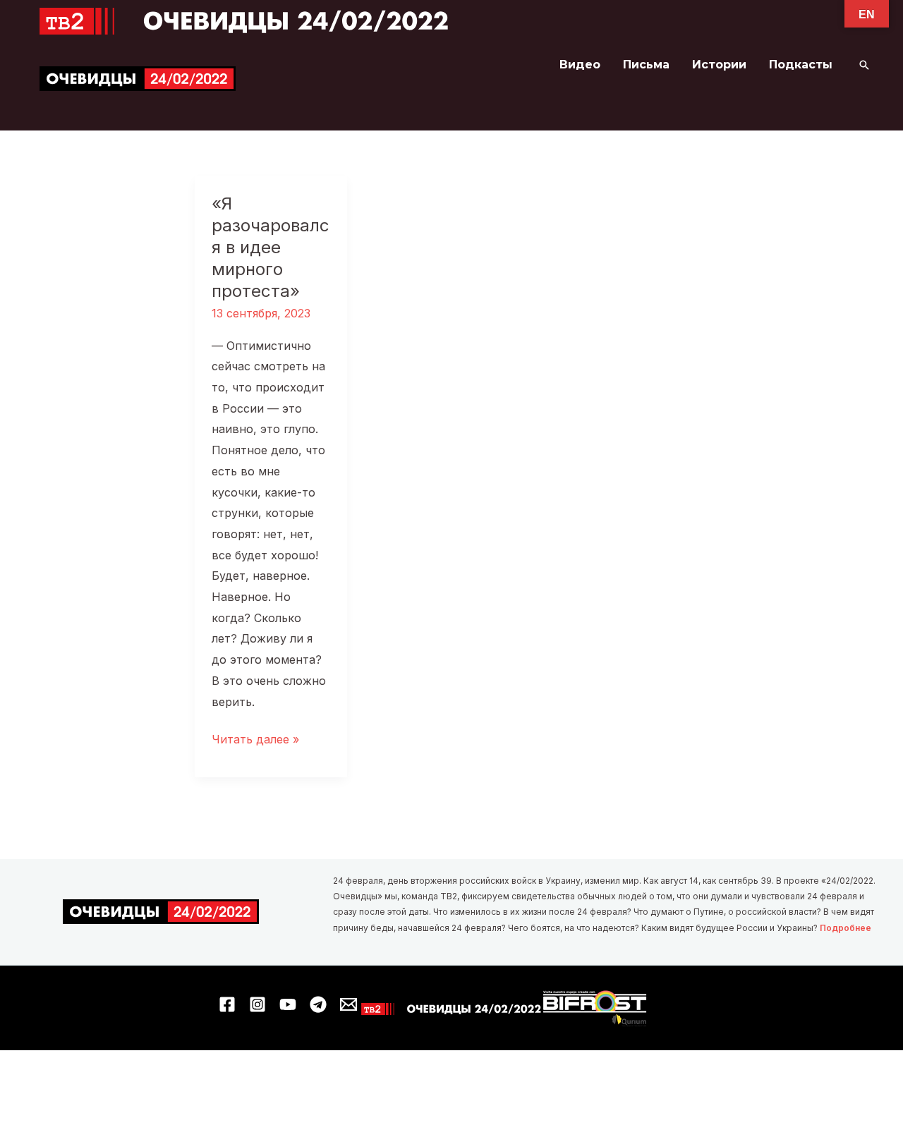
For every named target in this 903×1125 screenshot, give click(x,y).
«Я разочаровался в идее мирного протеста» (270, 247)
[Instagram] (257, 1004)
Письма (646, 64)
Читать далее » (255, 740)
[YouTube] (288, 1004)
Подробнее (845, 928)
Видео (579, 64)
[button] (864, 65)
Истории (719, 64)
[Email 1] (348, 1004)
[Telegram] (318, 1004)
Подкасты (800, 64)
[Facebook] (227, 1004)
